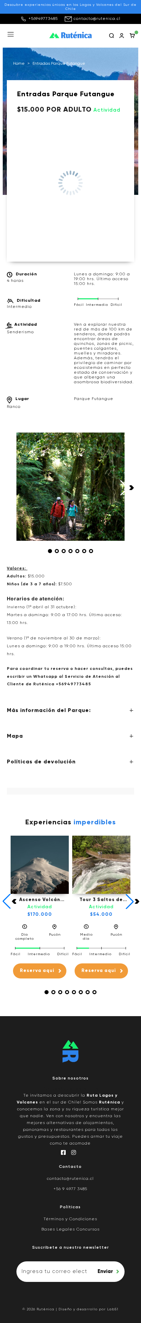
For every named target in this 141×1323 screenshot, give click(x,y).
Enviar (105, 1271)
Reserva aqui (37, 971)
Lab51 (112, 1309)
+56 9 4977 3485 (70, 1189)
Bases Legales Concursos (70, 1229)
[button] (50, 551)
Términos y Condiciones (70, 1219)
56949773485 (75, 684)
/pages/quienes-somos (70, 1089)
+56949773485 (43, 19)
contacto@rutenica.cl (97, 19)
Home (19, 64)
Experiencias (70, 822)
